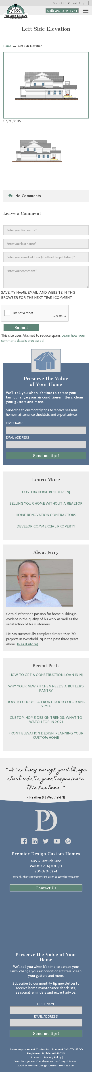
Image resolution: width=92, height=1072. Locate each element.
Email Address (17, 437)
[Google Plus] (68, 841)
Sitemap (35, 1057)
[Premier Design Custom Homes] (15, 11)
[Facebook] (24, 841)
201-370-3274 (46, 871)
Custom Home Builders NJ (46, 492)
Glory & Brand (68, 1061)
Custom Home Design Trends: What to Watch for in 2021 (46, 719)
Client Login (77, 3)
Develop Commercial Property (46, 526)
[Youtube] (57, 841)
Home (7, 45)
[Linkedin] (35, 841)
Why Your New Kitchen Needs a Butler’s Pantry (46, 688)
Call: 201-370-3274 (62, 10)
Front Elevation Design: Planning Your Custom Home (45, 735)
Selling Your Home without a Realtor (46, 503)
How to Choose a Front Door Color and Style (45, 704)
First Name (14, 423)
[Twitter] (45, 841)
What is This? (59, 3)
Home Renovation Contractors (46, 515)
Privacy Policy (53, 1057)
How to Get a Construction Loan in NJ (46, 675)
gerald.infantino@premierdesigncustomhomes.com (46, 876)
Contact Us (46, 888)
